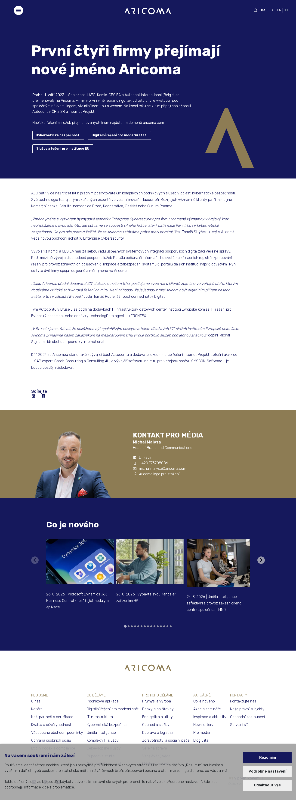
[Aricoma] (148, 11)
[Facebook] (43, 396)
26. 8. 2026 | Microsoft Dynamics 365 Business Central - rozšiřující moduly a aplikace (77, 600)
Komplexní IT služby (103, 740)
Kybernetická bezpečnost (58, 135)
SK (271, 10)
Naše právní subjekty (247, 709)
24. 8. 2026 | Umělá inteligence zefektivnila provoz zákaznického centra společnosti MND (214, 603)
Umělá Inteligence (101, 732)
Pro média (201, 732)
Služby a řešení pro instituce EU (62, 149)
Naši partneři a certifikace (52, 717)
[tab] (125, 626)
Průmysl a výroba (156, 701)
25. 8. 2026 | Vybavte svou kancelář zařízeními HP (146, 597)
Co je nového (72, 524)
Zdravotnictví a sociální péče (166, 740)
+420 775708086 (153, 463)
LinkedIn (145, 457)
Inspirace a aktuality (209, 717)
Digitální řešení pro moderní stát (119, 135)
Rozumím (267, 757)
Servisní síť (239, 725)
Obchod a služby (156, 725)
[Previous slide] (35, 560)
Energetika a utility (157, 717)
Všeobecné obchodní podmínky (57, 732)
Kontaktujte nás (243, 701)
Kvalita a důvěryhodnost (51, 725)
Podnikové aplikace (103, 701)
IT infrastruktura (100, 717)
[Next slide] (261, 560)
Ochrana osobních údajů (51, 740)
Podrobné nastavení (267, 771)
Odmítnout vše (267, 785)
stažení (173, 474)
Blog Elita (200, 740)
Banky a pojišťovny (158, 709)
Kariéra (37, 709)
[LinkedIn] (33, 396)
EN (279, 10)
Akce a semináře (207, 709)
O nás (35, 701)
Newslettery (203, 725)
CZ (263, 10)
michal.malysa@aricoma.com (162, 468)
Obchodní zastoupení (247, 717)
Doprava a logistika (157, 732)
